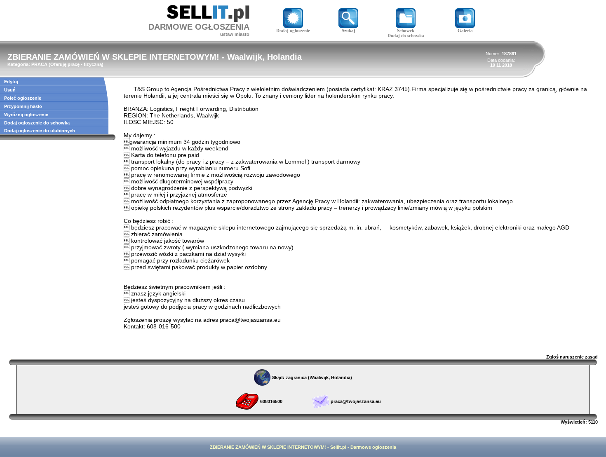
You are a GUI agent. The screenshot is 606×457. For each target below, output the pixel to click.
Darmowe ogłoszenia (373, 447)
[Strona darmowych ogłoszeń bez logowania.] (208, 19)
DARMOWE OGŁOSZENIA (198, 26)
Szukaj (348, 30)
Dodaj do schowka (406, 35)
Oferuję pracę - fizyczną (76, 64)
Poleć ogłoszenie (22, 98)
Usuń (10, 89)
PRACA (39, 64)
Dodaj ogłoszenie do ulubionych (39, 130)
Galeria (465, 30)
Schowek (405, 30)
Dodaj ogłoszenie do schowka (37, 122)
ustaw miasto (234, 34)
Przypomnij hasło (23, 106)
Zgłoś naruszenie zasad (572, 356)
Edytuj (11, 81)
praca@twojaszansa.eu (356, 401)
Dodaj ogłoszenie (293, 30)
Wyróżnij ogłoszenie (26, 114)
